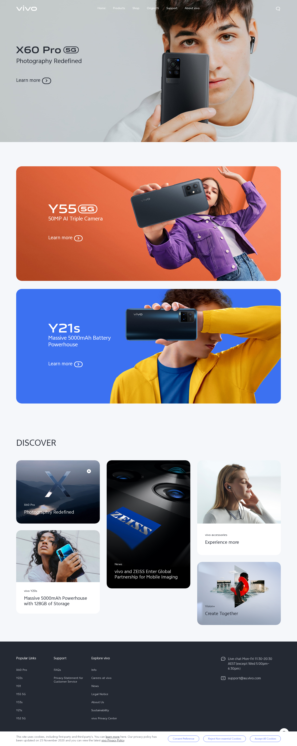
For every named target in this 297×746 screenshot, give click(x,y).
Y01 (18, 686)
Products (119, 8)
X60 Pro (21, 670)
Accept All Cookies (265, 738)
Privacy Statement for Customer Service (68, 680)
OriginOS (153, 8)
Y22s (19, 678)
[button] (278, 9)
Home (101, 8)
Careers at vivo (101, 678)
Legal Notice (99, 694)
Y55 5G (21, 694)
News (95, 686)
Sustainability (100, 711)
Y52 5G (21, 719)
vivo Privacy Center (104, 719)
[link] (26, 8)
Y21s (19, 711)
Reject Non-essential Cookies (224, 738)
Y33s (19, 703)
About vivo (192, 8)
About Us (97, 703)
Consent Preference (183, 738)
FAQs (57, 670)
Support (171, 8)
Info (94, 670)
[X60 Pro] (148, 71)
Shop (136, 8)
